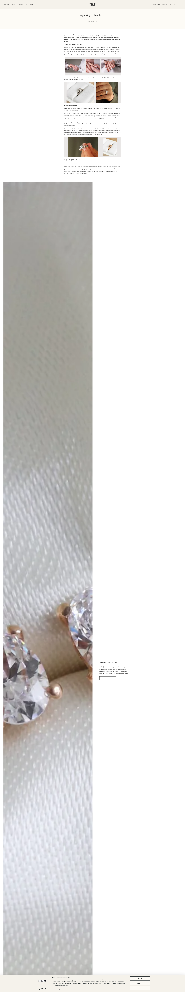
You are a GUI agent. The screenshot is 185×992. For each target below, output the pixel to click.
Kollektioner (29, 4)
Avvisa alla (140, 988)
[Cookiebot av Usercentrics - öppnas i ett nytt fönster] (42, 989)
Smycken (21, 4)
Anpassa (139, 983)
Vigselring (92, 23)
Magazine (164, 4)
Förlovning (6, 4)
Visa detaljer (55, 989)
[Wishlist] (171, 4)
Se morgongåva (107, 678)
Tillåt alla (140, 978)
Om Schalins (156, 4)
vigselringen (74, 162)
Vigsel (14, 4)
